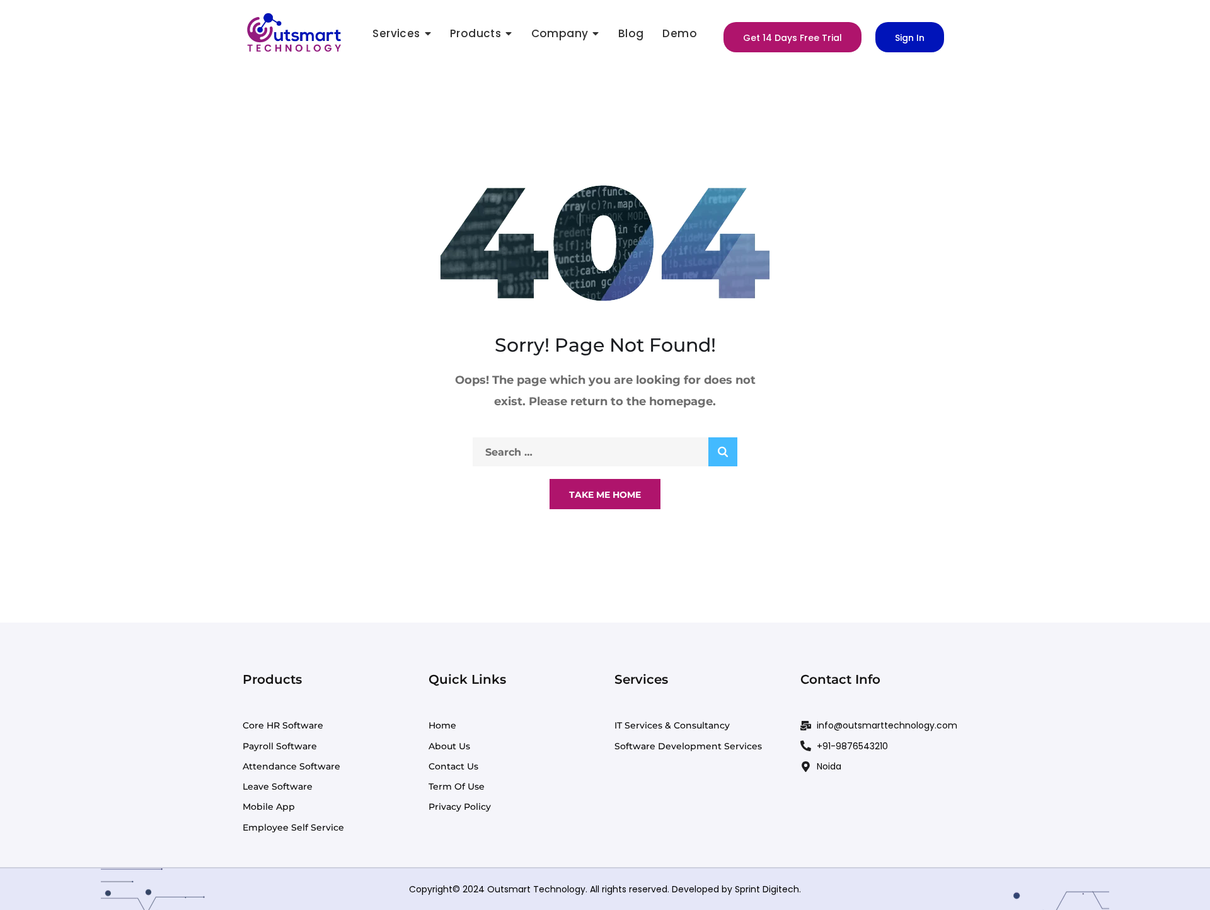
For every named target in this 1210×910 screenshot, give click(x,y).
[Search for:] (605, 452)
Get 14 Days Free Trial (792, 38)
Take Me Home (605, 494)
